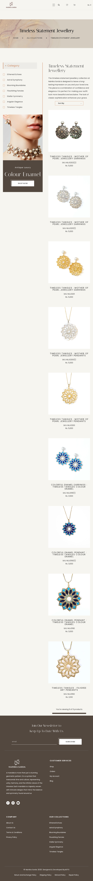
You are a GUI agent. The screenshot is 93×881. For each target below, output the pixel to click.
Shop (52, 766)
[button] (54, 5)
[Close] (34, 865)
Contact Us (10, 827)
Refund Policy (60, 875)
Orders (52, 771)
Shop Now (23, 183)
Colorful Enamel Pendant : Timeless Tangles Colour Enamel (69, 554)
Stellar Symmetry (15, 96)
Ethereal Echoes (14, 74)
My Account (54, 776)
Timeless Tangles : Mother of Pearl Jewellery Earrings (69, 157)
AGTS (67, 869)
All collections (34, 38)
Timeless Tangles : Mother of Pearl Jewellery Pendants (69, 355)
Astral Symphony (14, 80)
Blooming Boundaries (16, 85)
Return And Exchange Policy (25, 875)
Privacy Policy (11, 837)
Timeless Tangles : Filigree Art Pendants (69, 689)
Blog (51, 781)
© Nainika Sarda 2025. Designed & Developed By (44, 869)
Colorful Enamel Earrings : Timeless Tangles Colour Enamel (69, 487)
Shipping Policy (45, 875)
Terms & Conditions (14, 832)
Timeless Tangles (14, 107)
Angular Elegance (15, 101)
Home (15, 38)
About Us (9, 823)
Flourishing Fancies (15, 90)
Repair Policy (74, 875)
